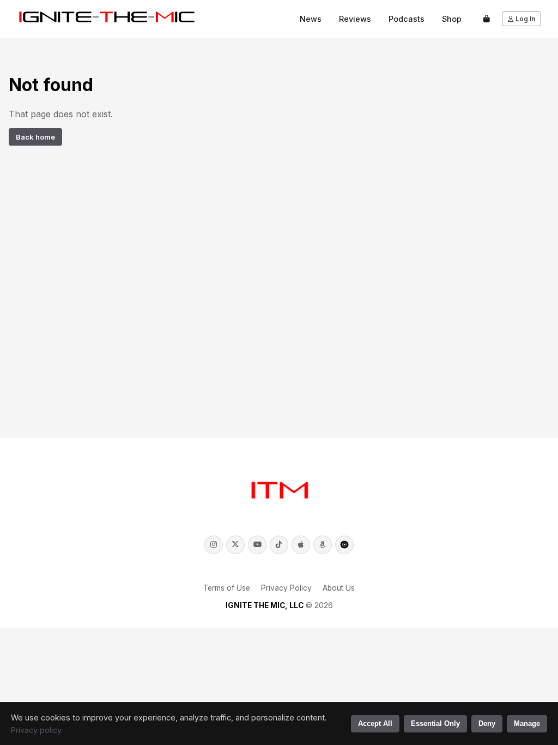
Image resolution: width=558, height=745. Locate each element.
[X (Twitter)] (235, 545)
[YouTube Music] (344, 545)
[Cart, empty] (487, 19)
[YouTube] (257, 545)
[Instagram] (213, 545)
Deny (486, 723)
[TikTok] (279, 545)
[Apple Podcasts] (301, 545)
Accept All (375, 723)
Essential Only (435, 723)
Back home (35, 137)
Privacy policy (36, 730)
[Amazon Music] (322, 545)
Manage (527, 723)
